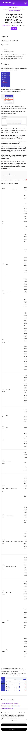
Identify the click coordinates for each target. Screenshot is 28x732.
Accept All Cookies (14, 724)
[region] (14, 720)
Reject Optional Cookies (14, 729)
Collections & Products (14, 10)
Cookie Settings (14, 720)
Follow (14, 28)
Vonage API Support (13, 7)
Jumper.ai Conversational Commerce (12, 9)
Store (23, 9)
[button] (25, 3)
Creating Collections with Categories (9, 703)
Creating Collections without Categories (10, 706)
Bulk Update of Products (7, 708)
